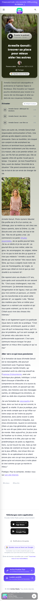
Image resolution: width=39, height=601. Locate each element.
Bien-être (9, 17)
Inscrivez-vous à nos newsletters (23, 557)
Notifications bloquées (19, 541)
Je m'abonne (20, 4)
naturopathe (25, 401)
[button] (19, 596)
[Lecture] (34, 596)
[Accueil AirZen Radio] (19, 10)
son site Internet (11, 475)
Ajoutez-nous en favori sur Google (21, 547)
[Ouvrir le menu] (4, 10)
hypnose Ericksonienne (12, 374)
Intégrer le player (31, 104)
